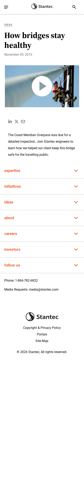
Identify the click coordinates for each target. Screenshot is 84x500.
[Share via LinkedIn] (10, 122)
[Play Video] (42, 86)
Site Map (41, 341)
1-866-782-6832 (26, 280)
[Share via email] (23, 122)
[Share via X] (16, 122)
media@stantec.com (44, 289)
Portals (42, 334)
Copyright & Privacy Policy (42, 328)
